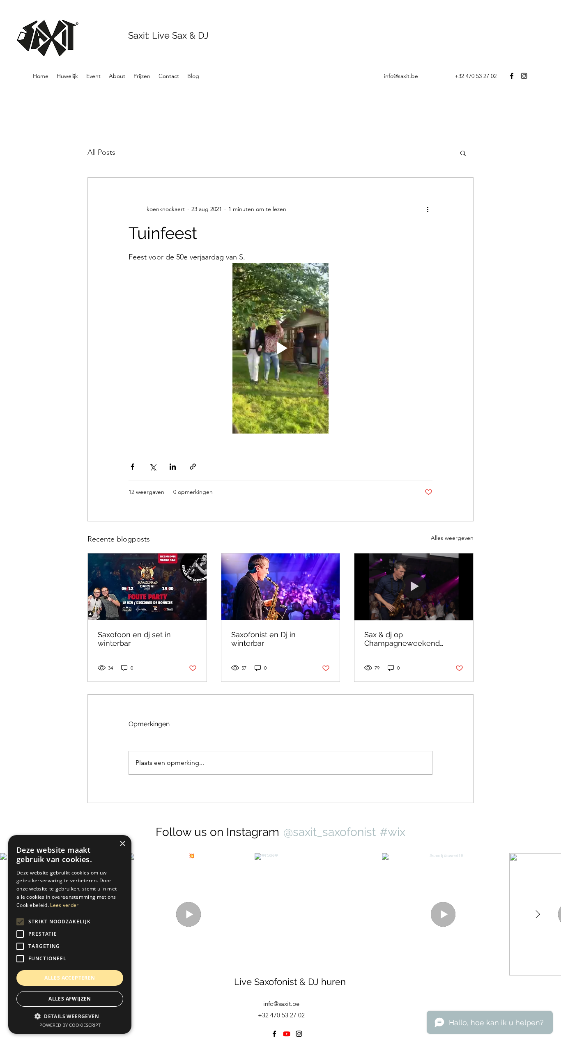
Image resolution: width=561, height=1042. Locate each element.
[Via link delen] (193, 467)
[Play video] (280, 348)
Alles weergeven (452, 538)
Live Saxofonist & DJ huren (290, 981)
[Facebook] (512, 76)
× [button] (122, 844)
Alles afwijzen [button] (69, 998)
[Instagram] (524, 76)
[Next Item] (537, 914)
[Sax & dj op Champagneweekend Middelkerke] (413, 586)
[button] (463, 152)
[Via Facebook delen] (132, 467)
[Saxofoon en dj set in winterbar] (147, 586)
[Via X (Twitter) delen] (152, 467)
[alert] (69, 934)
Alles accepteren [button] (69, 977)
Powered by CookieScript (70, 1025)
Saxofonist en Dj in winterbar (263, 638)
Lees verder (64, 905)
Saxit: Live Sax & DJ (167, 35)
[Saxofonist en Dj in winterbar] (280, 586)
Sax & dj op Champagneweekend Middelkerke (402, 638)
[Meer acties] (427, 209)
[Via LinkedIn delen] (173, 467)
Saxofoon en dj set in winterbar (134, 638)
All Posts (101, 152)
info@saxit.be (401, 76)
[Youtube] (287, 1034)
